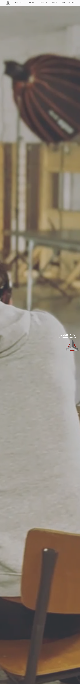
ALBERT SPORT (31, 2)
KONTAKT (54, 2)
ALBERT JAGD (43, 2)
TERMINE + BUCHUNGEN (68, 2)
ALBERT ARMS (18, 2)
